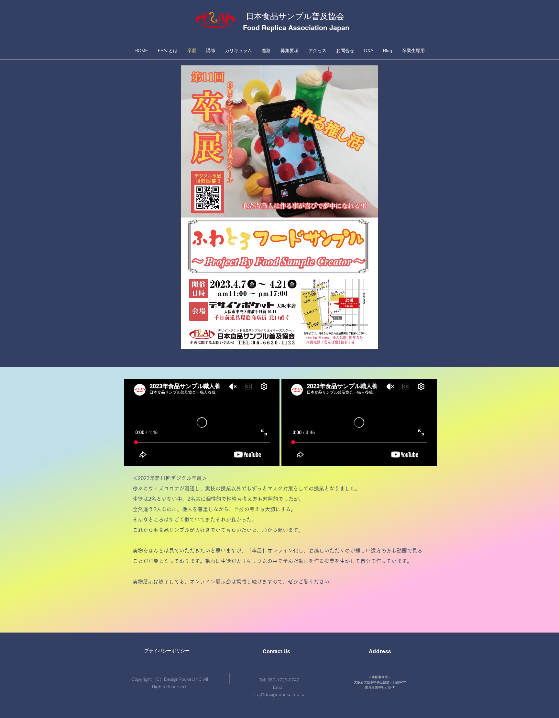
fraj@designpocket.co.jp (279, 694)
